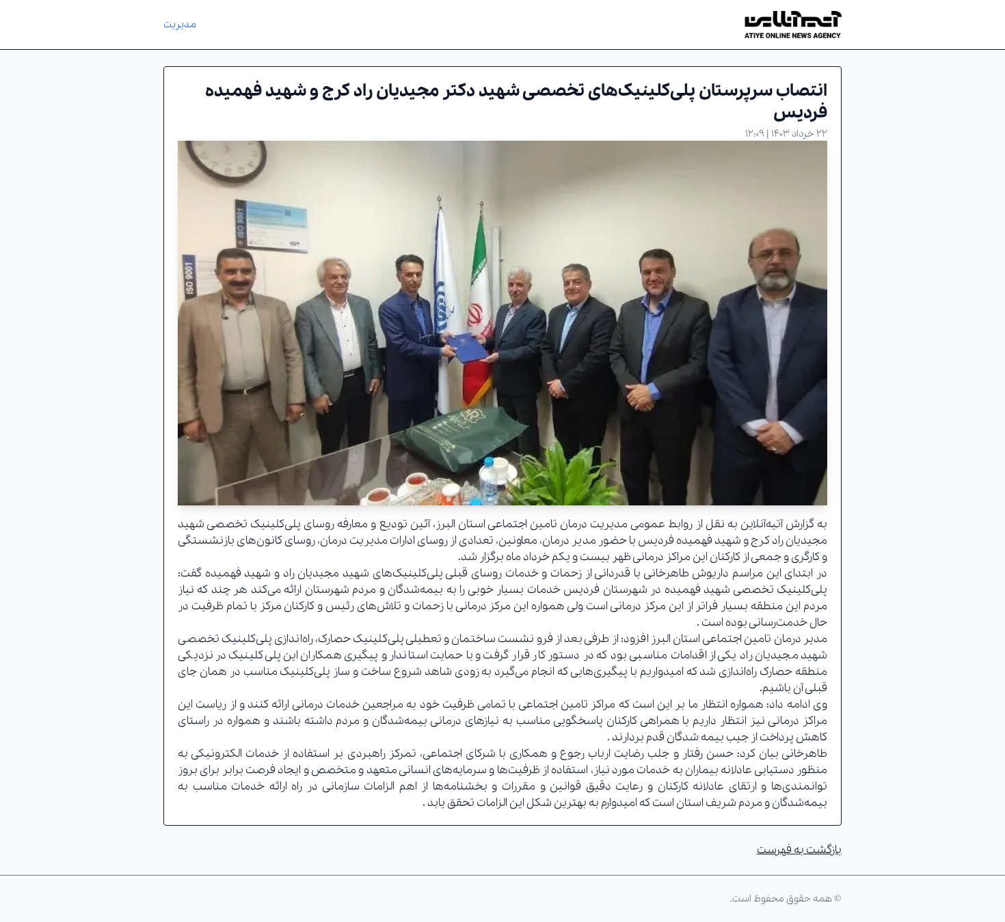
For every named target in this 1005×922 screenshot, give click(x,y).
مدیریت (179, 24)
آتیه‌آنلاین (761, 524)
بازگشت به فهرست (799, 850)
